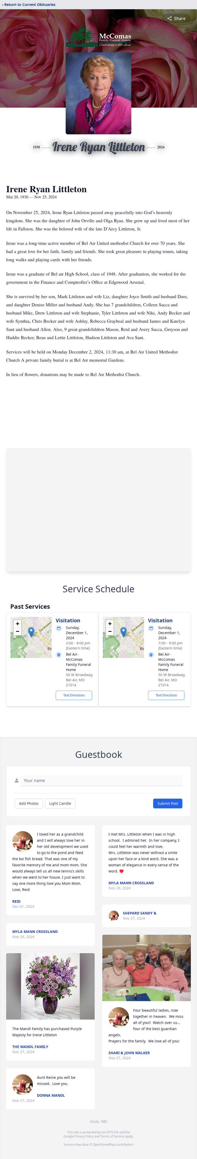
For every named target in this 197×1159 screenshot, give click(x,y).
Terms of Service (112, 1136)
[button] (31, 632)
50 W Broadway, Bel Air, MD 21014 (79, 679)
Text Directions (74, 695)
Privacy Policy (84, 1136)
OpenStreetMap (104, 1144)
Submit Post (167, 803)
